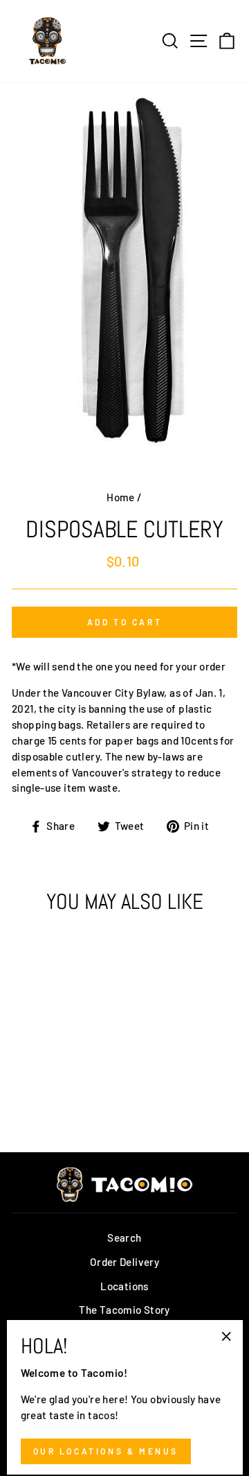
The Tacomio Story (124, 1309)
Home (121, 497)
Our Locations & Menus (106, 1451)
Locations (124, 1286)
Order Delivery (124, 1262)
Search (124, 1237)
